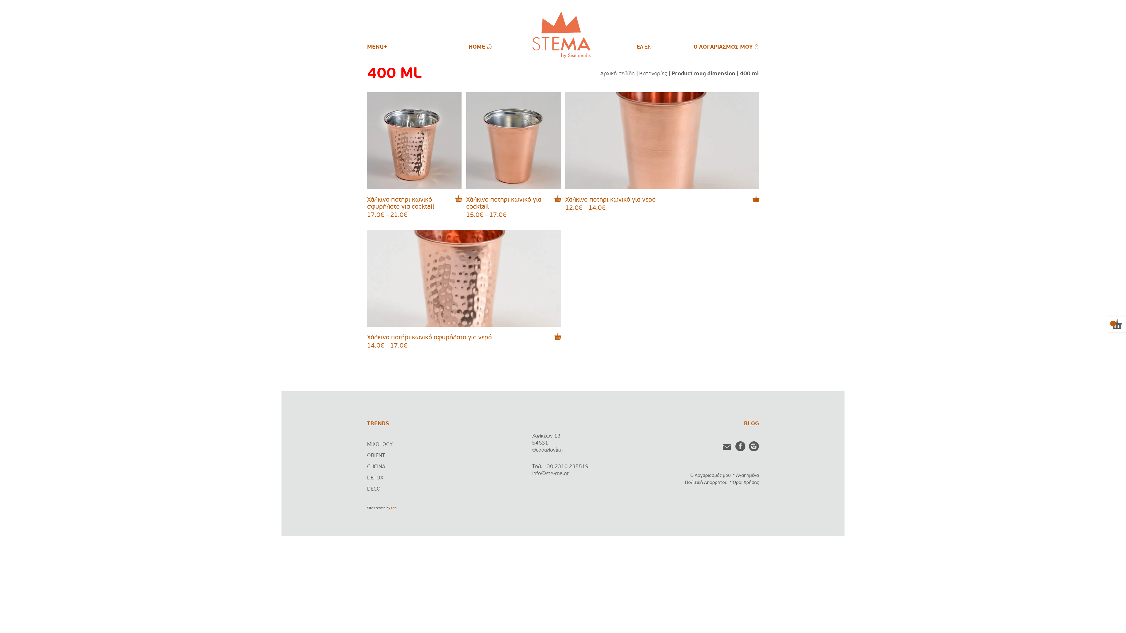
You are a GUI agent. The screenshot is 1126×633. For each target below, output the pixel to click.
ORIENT (376, 456)
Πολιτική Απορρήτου (706, 482)
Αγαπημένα (747, 475)
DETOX (375, 478)
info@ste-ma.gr (550, 474)
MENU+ (377, 47)
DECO (374, 489)
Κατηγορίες (653, 74)
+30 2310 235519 (566, 466)
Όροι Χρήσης (746, 482)
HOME (478, 47)
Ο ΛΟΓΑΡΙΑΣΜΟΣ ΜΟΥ (723, 47)
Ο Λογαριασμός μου (710, 475)
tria (393, 508)
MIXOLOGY (380, 444)
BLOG (751, 424)
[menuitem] (640, 47)
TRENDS (378, 424)
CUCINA (376, 467)
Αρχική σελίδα (617, 74)
